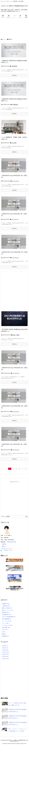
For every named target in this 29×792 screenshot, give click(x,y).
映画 (4, 634)
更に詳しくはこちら (7, 548)
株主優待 (5, 612)
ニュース (5, 623)
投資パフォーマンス (7, 610)
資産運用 (5, 603)
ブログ (4, 629)
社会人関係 (21, 1)
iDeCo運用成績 (6, 618)
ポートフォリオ (6, 621)
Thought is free (23, 743)
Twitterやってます (8, 550)
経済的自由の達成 (11, 542)
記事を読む (14, 75)
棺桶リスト (4, 546)
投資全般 (15, 1)
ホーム (3, 1)
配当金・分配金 (15, 335)
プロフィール (9, 1)
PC (3, 631)
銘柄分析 (6, 605)
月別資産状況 (14, 66)
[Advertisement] (14, 27)
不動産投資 (5, 636)
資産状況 (4, 544)
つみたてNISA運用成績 (8, 616)
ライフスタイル (15, 181)
